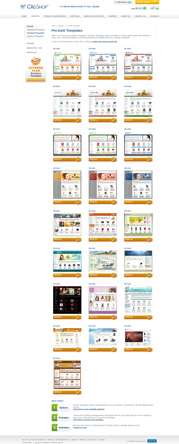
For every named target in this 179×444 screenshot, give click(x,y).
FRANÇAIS (154, 16)
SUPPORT (113, 16)
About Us (83, 439)
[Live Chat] (155, 9)
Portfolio (50, 439)
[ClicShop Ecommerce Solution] (35, 8)
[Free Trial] (147, 4)
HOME (23, 16)
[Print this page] (62, 442)
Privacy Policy (27, 442)
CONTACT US (140, 16)
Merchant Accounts (62, 439)
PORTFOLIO (75, 16)
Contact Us (92, 439)
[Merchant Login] (124, 4)
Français (102, 439)
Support (74, 439)
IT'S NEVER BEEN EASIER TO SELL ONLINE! (80, 7)
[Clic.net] (152, 442)
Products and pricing (38, 439)
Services (61, 26)
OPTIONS (30, 44)
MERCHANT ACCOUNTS (94, 16)
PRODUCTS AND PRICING (54, 16)
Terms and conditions (42, 442)
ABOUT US (125, 16)
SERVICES (35, 16)
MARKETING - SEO (34, 48)
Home (54, 26)
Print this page (56, 442)
